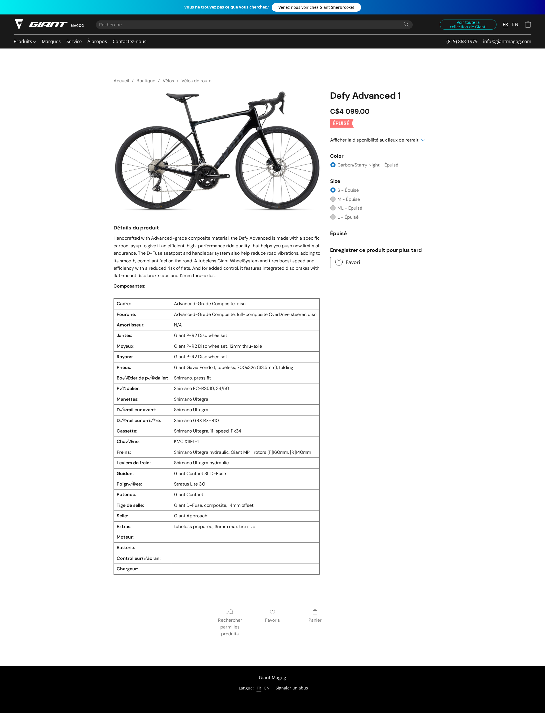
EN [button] (515, 24)
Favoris (272, 620)
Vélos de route (196, 81)
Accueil (121, 81)
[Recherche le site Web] (406, 24)
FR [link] (259, 688)
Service (74, 41)
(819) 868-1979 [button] (462, 41)
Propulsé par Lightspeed (272, 698)
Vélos (168, 81)
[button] (316, 7)
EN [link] (267, 688)
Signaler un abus (292, 688)
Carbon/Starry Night (368, 165)
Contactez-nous (129, 41)
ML (350, 208)
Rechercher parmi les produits (230, 627)
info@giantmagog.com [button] (507, 41)
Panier (315, 620)
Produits (23, 41)
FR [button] (505, 24)
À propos (97, 41)
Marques (51, 41)
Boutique (146, 81)
